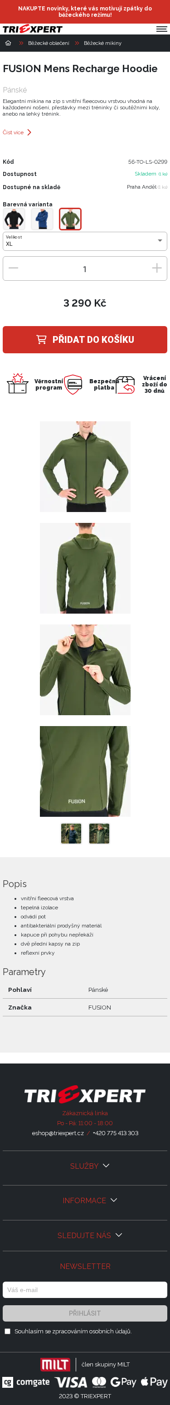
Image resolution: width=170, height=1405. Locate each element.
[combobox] (85, 244)
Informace (85, 1200)
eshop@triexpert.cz (58, 1133)
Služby (85, 1166)
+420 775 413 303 (115, 1133)
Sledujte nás (85, 1235)
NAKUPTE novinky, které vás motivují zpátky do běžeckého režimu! (85, 11)
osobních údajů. (110, 1331)
